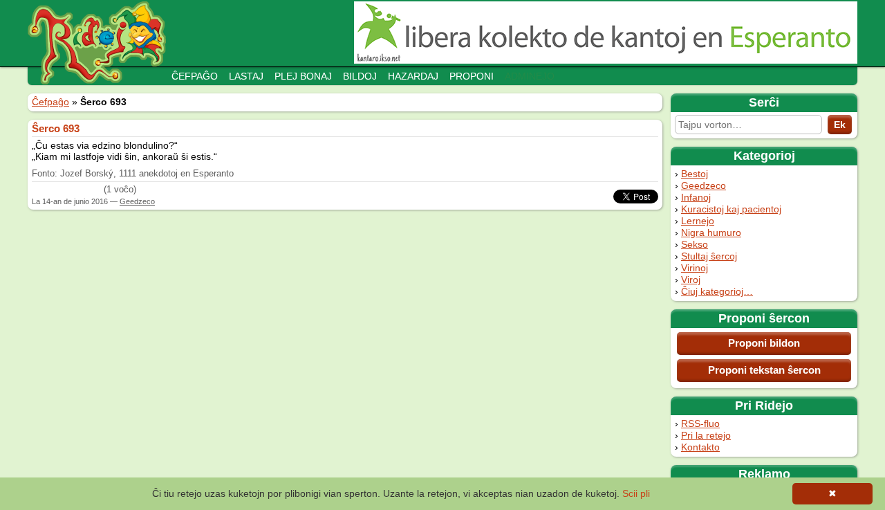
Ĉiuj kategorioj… (717, 291)
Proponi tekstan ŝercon (764, 370)
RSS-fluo (700, 423)
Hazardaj (413, 76)
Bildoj (360, 76)
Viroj (690, 279)
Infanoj (696, 197)
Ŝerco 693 (56, 128)
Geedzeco (703, 185)
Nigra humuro (711, 232)
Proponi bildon (764, 343)
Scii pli (636, 493)
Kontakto (700, 447)
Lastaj (246, 76)
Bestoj (694, 173)
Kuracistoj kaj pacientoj (731, 209)
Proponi (471, 76)
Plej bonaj (303, 76)
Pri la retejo (706, 435)
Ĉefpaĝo (194, 76)
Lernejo (697, 220)
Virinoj (694, 267)
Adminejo (530, 76)
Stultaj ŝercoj (709, 256)
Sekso (694, 244)
